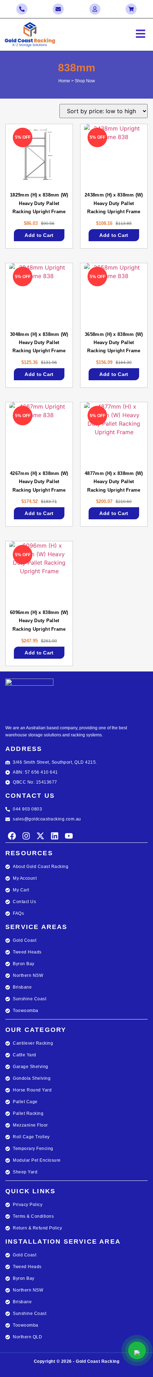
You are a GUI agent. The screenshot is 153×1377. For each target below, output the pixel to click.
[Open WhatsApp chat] (137, 1350)
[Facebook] (12, 835)
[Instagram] (26, 835)
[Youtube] (68, 835)
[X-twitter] (40, 835)
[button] (114, 34)
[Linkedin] (54, 835)
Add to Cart (39, 235)
